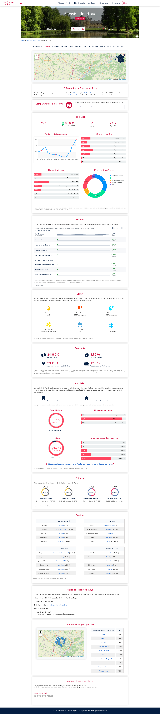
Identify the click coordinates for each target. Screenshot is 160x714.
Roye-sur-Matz (103, 667)
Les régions (91, 3)
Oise (38, 41)
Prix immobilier (80, 3)
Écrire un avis (78, 29)
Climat (71, 46)
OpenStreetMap (122, 79)
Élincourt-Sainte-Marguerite (103, 659)
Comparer (47, 46)
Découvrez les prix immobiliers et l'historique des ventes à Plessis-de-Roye (79, 464)
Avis (122, 46)
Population (55, 46)
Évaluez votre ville (65, 3)
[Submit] (77, 107)
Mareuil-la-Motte (103, 647)
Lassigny (61, 525)
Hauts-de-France (31, 41)
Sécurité (64, 46)
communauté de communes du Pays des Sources (65, 95)
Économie (78, 46)
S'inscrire (126, 3)
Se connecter (116, 3)
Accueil (23, 41)
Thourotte (109, 553)
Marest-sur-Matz (61, 561)
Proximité (116, 46)
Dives (103, 655)
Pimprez (109, 569)
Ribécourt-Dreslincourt (61, 553)
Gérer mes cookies (101, 711)
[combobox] (100, 107)
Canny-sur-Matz (103, 651)
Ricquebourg (103, 671)
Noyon (60, 542)
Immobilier (86, 46)
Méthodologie (39, 285)
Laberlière (103, 663)
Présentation (37, 46)
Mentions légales (72, 711)
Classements (103, 3)
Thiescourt (103, 638)
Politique (95, 46)
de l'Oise (74, 93)
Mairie (109, 46)
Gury (103, 634)
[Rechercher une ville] (21, 2)
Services (102, 46)
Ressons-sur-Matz (61, 529)
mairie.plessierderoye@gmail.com (57, 605)
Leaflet (109, 79)
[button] (36, 55)
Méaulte (108, 573)
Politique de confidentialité (87, 711)
